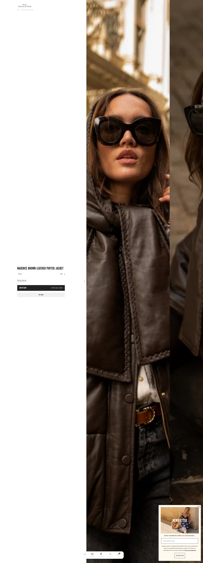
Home (18, 10)
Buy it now (41, 295)
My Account (110, 557)
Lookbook (92, 557)
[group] (128, 281)
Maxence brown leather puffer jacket (27, 10)
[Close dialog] (199, 507)
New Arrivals (101, 557)
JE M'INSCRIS (180, 555)
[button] (200, 281)
